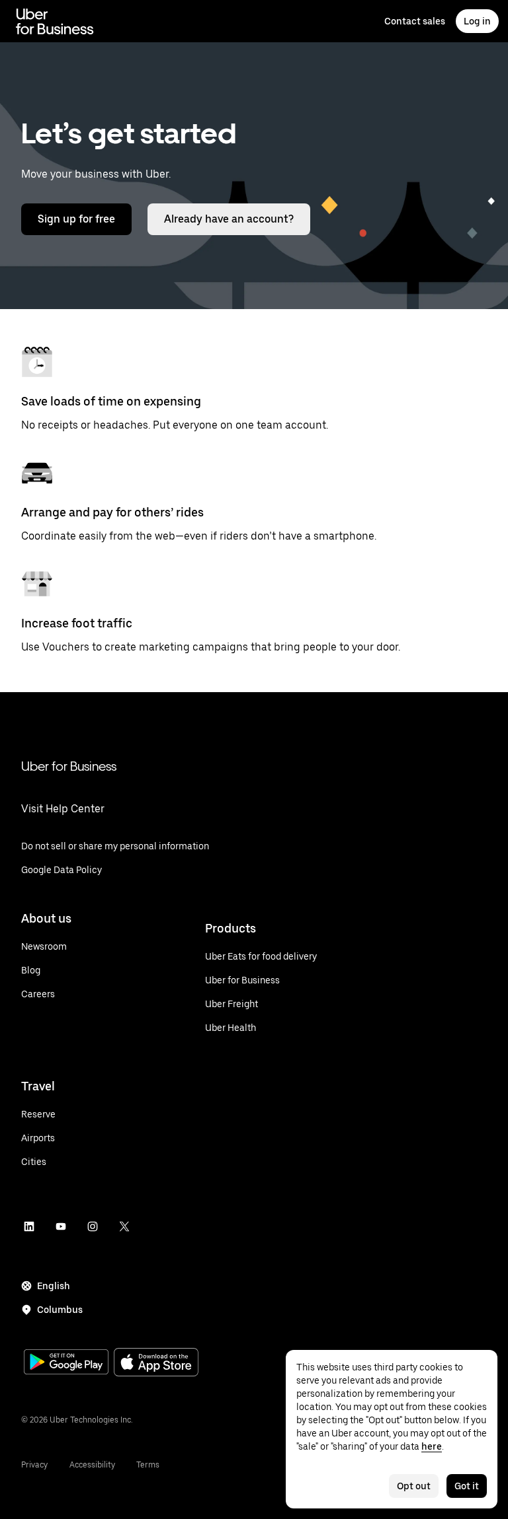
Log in (477, 21)
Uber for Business (68, 766)
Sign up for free (76, 219)
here (431, 1446)
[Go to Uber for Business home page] (55, 21)
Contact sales (414, 21)
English (53, 1286)
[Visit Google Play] (66, 1363)
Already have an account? (229, 219)
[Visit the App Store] (156, 1363)
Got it (466, 1486)
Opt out (414, 1486)
